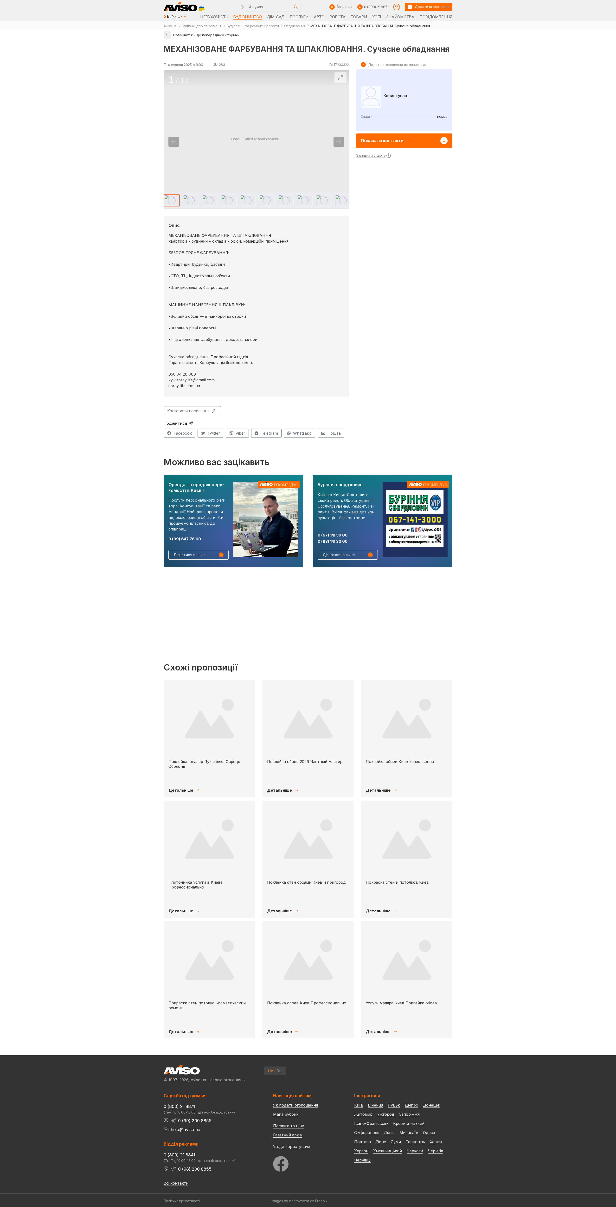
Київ (358, 1105)
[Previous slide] (173, 142)
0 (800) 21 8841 (179, 1154)
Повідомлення (435, 17)
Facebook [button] (182, 433)
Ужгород (385, 1114)
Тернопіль (415, 1142)
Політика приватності (182, 1201)
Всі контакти (176, 1183)
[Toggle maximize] (340, 77)
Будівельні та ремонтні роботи (253, 26)
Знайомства (400, 17)
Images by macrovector (290, 1201)
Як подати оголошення (295, 1105)
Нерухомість (214, 17)
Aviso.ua (170, 26)
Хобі (376, 17)
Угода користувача (291, 1146)
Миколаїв (408, 1132)
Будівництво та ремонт (201, 26)
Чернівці (362, 1160)
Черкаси (415, 1151)
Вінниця (375, 1105)
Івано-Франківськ (371, 1123)
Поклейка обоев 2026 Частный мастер (304, 761)
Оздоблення (294, 26)
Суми (396, 1142)
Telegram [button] (269, 433)
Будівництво (247, 17)
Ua (270, 1070)
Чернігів (435, 1151)
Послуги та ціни (288, 1125)
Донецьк (431, 1105)
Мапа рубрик (285, 1114)
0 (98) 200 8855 (195, 1169)
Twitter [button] (213, 433)
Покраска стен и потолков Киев (397, 882)
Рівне (381, 1142)
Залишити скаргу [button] (370, 155)
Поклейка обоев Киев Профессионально (306, 1003)
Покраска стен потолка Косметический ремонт (207, 1005)
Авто (319, 17)
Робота (337, 17)
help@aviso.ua (185, 1129)
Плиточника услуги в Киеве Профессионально (195, 884)
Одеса (429, 1132)
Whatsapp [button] (302, 433)
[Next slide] (339, 142)
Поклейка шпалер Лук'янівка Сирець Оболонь (204, 764)
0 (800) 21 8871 (376, 7)
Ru (279, 1070)
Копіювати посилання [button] (188, 410)
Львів (389, 1132)
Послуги (299, 17)
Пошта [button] (334, 433)
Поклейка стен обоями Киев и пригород (306, 882)
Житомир (363, 1114)
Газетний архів (287, 1135)
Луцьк (394, 1105)
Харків (436, 1142)
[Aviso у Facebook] (304, 1162)
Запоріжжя (409, 1114)
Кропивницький (408, 1123)
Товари (359, 17)
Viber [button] (240, 433)
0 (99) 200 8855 (195, 1120)
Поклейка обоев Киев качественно (400, 761)
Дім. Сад (275, 17)
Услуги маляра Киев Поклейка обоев (401, 1003)
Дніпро (411, 1105)
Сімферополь (366, 1132)
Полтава (362, 1142)
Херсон (361, 1151)
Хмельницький (387, 1151)
